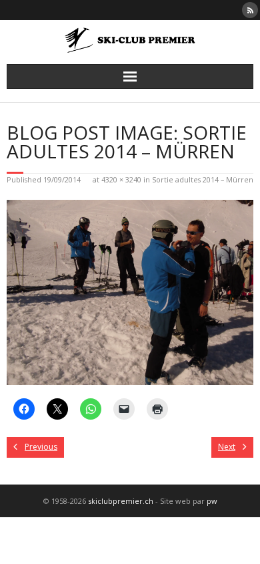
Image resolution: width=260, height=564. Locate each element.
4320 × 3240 (121, 179)
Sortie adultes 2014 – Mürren (202, 179)
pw (212, 501)
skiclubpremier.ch (120, 501)
